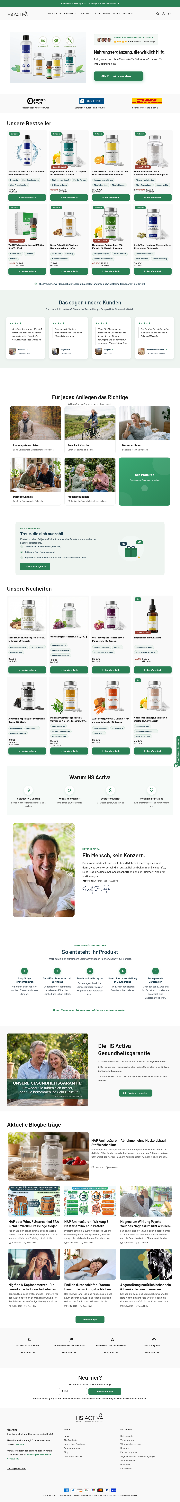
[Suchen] (157, 13)
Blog (66, 1452)
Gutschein (125, 1464)
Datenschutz (126, 1436)
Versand (103, 1495)
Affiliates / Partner (73, 1456)
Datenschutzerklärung (82, 1495)
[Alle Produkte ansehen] (48, 57)
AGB (95, 1495)
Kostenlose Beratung (74, 1444)
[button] (169, 13)
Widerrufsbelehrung (130, 1444)
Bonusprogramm (72, 1448)
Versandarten (127, 1440)
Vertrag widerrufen (16, 1468)
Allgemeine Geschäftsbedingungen (137, 1456)
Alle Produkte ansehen (118, 76)
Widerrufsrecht (128, 1460)
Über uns (124, 1448)
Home (67, 1436)
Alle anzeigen (90, 1319)
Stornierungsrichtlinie (128, 1495)
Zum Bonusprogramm (35, 566)
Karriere (20, 1444)
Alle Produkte (70, 1440)
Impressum (125, 1468)
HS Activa (52, 1495)
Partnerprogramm (129, 1452)
